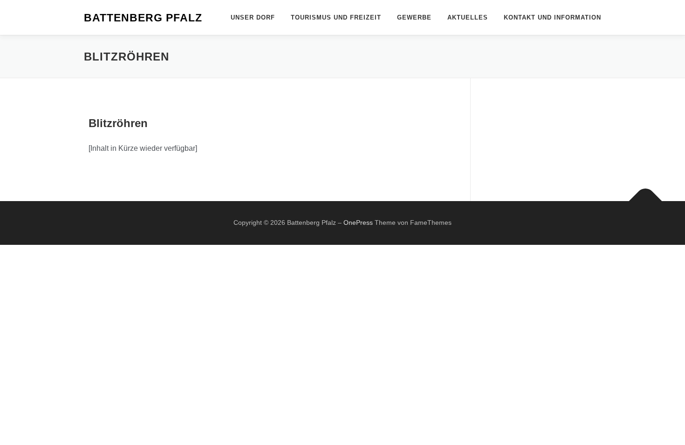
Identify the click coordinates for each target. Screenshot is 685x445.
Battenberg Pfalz (143, 18)
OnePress (358, 222)
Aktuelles (467, 17)
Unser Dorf (253, 17)
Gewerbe (414, 17)
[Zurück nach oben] (645, 201)
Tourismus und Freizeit (336, 17)
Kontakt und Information (552, 17)
